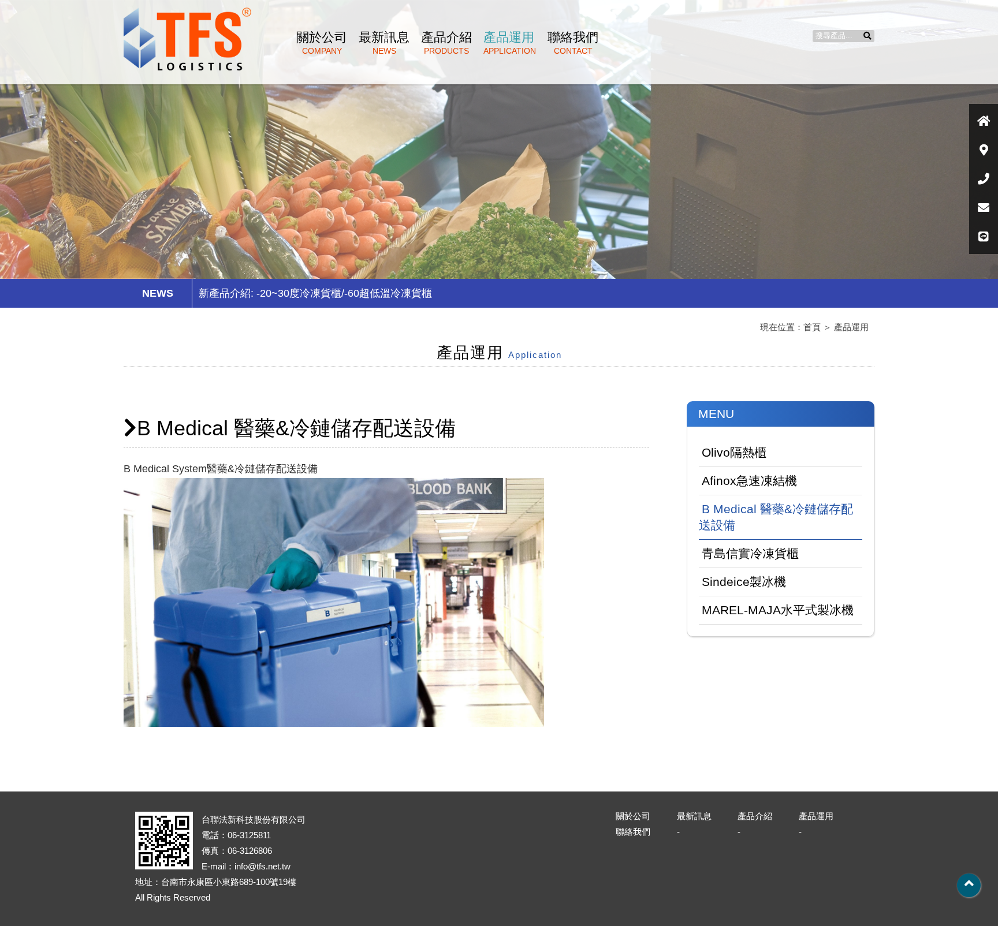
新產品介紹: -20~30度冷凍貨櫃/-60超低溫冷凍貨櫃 (315, 293)
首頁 (812, 327)
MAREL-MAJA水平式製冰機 (778, 610)
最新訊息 (384, 42)
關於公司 (321, 42)
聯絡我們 (573, 42)
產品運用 (509, 42)
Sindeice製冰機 (744, 581)
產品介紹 (446, 42)
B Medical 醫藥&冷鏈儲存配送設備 (776, 517)
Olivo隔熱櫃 (734, 452)
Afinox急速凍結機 (749, 480)
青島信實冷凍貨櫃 (750, 553)
